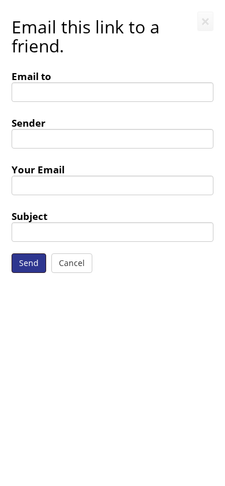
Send (29, 262)
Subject (29, 216)
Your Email (38, 169)
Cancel (72, 262)
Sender (29, 122)
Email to (31, 76)
